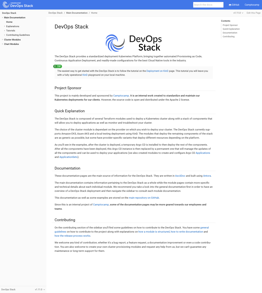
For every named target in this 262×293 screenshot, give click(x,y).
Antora (207, 175)
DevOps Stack (9, 13)
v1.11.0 (237, 13)
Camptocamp (252, 4)
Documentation (230, 33)
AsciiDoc (180, 175)
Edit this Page (254, 13)
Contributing (229, 36)
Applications (203, 152)
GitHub (235, 4)
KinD (85, 74)
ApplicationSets (68, 156)
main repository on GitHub (144, 197)
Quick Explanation (231, 29)
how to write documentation (187, 231)
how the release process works (72, 235)
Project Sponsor (230, 25)
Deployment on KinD (157, 71)
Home (9, 22)
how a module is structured (154, 231)
